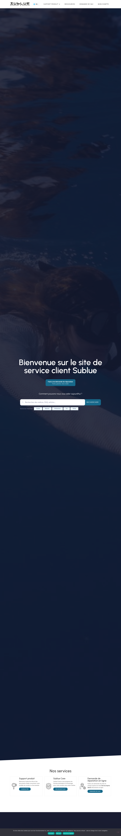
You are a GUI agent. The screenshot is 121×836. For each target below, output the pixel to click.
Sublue (38, 408)
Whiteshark (57, 408)
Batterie (47, 408)
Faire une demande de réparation (60, 383)
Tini (67, 408)
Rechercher (93, 402)
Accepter (51, 833)
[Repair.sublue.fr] (20, 4)
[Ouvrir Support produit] (59, 4)
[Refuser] (118, 832)
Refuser (58, 833)
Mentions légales (68, 833)
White (74, 408)
